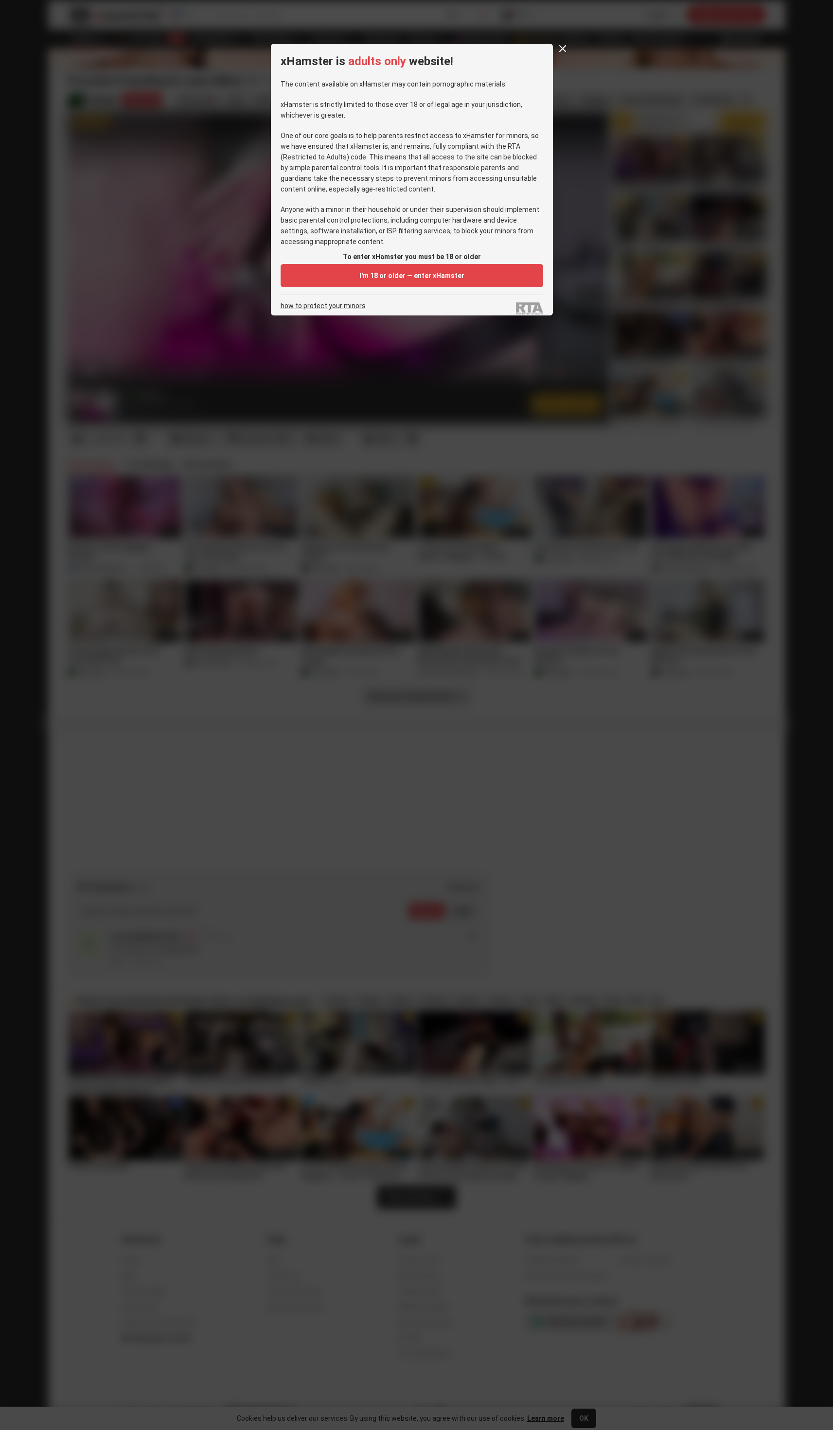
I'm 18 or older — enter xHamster (411, 275)
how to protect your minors (323, 306)
